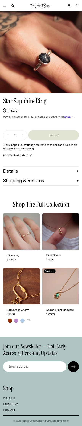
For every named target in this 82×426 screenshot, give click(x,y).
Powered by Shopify (58, 420)
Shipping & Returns (23, 180)
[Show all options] (28, 320)
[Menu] (4, 5)
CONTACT (9, 410)
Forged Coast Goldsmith (34, 420)
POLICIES (9, 398)
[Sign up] (73, 366)
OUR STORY (10, 404)
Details (10, 171)
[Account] (69, 6)
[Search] (12, 6)
